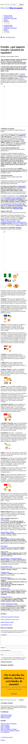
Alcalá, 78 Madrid (5, 726)
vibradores (3, 220)
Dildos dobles (4, 546)
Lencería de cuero (5, 572)
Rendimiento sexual (5, 577)
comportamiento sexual (6, 624)
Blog (4, 37)
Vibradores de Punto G (6, 597)
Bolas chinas (4, 537)
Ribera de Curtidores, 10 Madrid (9, 729)
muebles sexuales (21, 222)
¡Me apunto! (14, 693)
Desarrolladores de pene (6, 566)
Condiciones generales (6, 714)
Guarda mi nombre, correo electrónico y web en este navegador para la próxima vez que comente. (13, 658)
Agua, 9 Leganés (5, 725)
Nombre (3, 647)
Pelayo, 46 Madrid (5, 727)
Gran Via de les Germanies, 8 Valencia (10, 730)
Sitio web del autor (14, 616)
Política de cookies (5, 717)
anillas (13, 222)
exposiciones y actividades (10, 18)
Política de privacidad (6, 716)
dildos (7, 220)
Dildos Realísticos (5, 558)
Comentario (4, 634)
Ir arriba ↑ (3, 740)
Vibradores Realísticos (16, 558)
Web (2, 654)
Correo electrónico (6, 650)
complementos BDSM (6, 222)
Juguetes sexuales (10, 37)
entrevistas (6, 21)
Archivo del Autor (5, 616)
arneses (18, 220)
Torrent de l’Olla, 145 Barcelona (9, 723)
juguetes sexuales (8, 15)
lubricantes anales (17, 204)
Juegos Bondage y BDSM (7, 532)
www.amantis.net (5, 732)
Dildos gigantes (4, 551)
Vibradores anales (5, 588)
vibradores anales (8, 204)
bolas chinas (13, 220)
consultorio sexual (8, 17)
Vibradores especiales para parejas (9, 603)
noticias (5, 19)
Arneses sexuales (5, 519)
